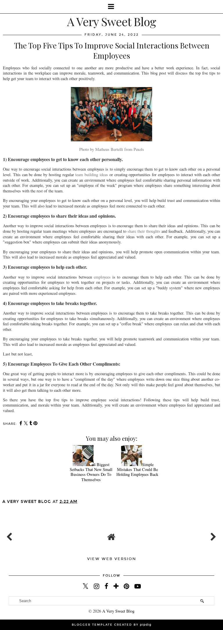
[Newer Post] (10, 535)
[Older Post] (212, 535)
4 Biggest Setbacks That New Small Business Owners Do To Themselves (91, 472)
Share (12, 510)
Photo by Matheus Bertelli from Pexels (111, 149)
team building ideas (91, 174)
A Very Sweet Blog (111, 21)
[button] (111, 6)
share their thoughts (143, 231)
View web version (111, 559)
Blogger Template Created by (112, 625)
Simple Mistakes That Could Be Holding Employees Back (137, 469)
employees (102, 277)
